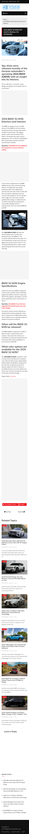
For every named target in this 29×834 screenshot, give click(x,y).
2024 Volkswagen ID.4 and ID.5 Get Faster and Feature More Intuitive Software (14, 646)
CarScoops (13, 376)
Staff (18, 1)
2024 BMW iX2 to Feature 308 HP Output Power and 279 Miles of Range (13, 680)
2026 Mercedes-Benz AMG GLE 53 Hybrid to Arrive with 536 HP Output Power (14, 542)
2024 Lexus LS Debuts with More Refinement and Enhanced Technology (13, 612)
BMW (22, 504)
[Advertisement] (14, 102)
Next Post (21, 512)
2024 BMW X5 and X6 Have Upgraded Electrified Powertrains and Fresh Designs (14, 306)
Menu (6, 13)
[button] (10, 223)
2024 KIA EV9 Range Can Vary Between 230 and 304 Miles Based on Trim (13, 578)
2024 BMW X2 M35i (10, 504)
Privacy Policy (5, 1)
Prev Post (8, 512)
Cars (4, 525)
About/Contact (12, 1)
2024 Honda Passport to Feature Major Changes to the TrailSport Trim (14, 713)
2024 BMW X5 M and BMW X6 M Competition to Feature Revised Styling (14, 148)
